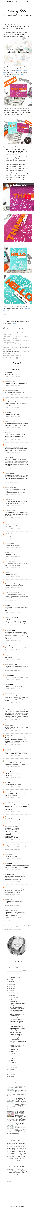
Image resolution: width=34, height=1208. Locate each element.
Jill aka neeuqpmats (10, 592)
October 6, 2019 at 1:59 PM (12, 468)
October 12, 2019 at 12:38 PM (13, 917)
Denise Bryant (8, 499)
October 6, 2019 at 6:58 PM (12, 556)
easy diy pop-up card (15, 1032)
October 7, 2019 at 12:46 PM (12, 755)
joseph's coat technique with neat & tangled (17, 1015)
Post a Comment (9, 921)
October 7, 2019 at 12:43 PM (12, 745)
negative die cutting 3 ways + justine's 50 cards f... (17, 1046)
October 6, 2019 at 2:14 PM (12, 482)
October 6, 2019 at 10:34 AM (12, 407)
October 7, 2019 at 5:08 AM (12, 659)
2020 (10, 993)
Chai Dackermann (10, 693)
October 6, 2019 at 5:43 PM (12, 538)
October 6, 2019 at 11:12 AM (12, 427)
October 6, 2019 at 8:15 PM (12, 576)
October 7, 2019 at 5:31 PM (12, 786)
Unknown (7, 457)
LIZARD (7, 736)
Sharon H (7, 473)
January (13, 1067)
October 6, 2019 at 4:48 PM (12, 505)
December (13, 997)
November (13, 999)
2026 (10, 979)
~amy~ (6, 655)
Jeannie (7, 863)
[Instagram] (18, 961)
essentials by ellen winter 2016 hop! (20, 1086)
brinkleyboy (8, 630)
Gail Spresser (8, 510)
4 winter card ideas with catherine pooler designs (17, 1008)
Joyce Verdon (8, 381)
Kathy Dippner (9, 561)
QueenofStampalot (10, 390)
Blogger (20, 1201)
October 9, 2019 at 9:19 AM (12, 869)
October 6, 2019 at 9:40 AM (12, 376)
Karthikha (7, 675)
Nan (6, 572)
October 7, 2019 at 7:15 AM (12, 702)
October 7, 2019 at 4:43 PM (12, 766)
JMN (6, 605)
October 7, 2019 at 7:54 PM (12, 811)
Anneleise (7, 543)
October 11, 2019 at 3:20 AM (12, 894)
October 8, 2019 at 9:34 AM (12, 849)
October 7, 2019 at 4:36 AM (12, 640)
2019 (10, 995)
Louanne (7, 432)
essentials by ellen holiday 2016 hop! (20, 1099)
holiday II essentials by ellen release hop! (20, 1125)
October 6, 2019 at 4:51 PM (12, 518)
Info (15, 1)
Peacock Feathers (23, 351)
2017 (10, 1072)
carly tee (17, 11)
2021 (10, 990)
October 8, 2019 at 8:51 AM (12, 840)
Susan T (7, 400)
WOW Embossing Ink (9, 349)
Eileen (6, 854)
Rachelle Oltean (9, 487)
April (12, 1060)
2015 (10, 1076)
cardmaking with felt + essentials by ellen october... (18, 1035)
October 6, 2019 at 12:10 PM (12, 440)
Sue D (6, 771)
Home (9, 1)
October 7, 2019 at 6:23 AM (12, 679)
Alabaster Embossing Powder (12, 355)
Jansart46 (7, 684)
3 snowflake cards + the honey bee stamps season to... (18, 1025)
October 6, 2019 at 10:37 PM (12, 625)
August (13, 1051)
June (12, 1056)
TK (5, 817)
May (12, 1058)
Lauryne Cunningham (11, 845)
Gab (6, 645)
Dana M (7, 750)
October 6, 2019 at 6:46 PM (12, 547)
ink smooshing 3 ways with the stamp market (18, 1038)
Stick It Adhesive (9, 342)
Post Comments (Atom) (16, 929)
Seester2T (7, 899)
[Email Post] (17, 358)
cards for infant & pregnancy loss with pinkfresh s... (17, 1029)
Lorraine (7, 582)
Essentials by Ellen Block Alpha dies (16, 340)
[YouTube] (21, 961)
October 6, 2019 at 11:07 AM (12, 416)
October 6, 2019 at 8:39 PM (12, 587)
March (12, 1062)
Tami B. (7, 523)
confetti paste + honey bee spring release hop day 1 (20, 1112)
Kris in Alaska (8, 421)
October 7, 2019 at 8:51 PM (12, 821)
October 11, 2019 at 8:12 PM (12, 905)
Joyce (6, 372)
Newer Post (27, 925)
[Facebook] (13, 961)
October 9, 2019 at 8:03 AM (12, 858)
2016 (10, 1074)
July (12, 1053)
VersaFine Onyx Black (10, 347)
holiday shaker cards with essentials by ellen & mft (17, 1022)
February (13, 1064)
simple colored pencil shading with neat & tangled (18, 1018)
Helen (6, 887)
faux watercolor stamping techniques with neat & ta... (18, 1011)
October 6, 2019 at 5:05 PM (12, 528)
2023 (10, 986)
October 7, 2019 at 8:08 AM (12, 731)
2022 (10, 988)
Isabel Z (7, 534)
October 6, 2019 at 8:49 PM (12, 600)
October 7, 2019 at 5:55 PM (12, 797)
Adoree (7, 412)
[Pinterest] (16, 961)
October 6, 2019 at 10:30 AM (12, 394)
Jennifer (7, 725)
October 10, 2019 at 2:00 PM (12, 881)
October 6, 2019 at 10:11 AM (12, 385)
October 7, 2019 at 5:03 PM (12, 777)
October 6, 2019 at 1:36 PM (12, 452)
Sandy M (7, 445)
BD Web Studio (20, 1206)
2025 (10, 982)
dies (10, 334)
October (13, 1001)
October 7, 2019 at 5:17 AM (12, 670)
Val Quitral (8, 552)
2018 (10, 1069)
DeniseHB (7, 802)
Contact (23, 1)
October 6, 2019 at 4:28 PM (12, 494)
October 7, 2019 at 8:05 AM (12, 720)
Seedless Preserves (9, 353)
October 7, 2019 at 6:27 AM (12, 688)
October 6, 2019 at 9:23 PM (12, 612)
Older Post (6, 925)
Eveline (7, 792)
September (14, 1049)
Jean (6, 782)
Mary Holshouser (9, 826)
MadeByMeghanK (9, 664)
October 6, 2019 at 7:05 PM (12, 567)
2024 (10, 984)
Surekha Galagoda (10, 617)
